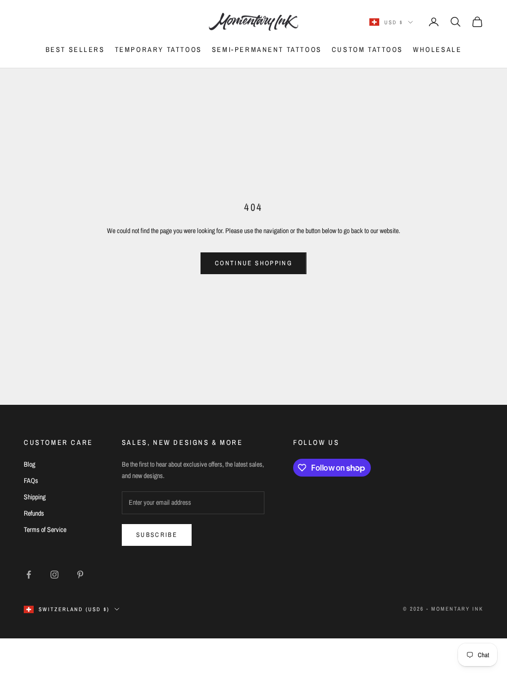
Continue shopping (253, 263)
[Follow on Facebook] (29, 574)
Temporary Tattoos (158, 49)
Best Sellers (75, 49)
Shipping (35, 496)
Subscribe (156, 535)
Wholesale (437, 49)
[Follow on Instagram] (54, 574)
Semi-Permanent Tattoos (267, 49)
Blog (29, 464)
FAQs (31, 480)
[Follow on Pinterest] (80, 574)
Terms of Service (45, 529)
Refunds (34, 513)
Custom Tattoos (367, 49)
